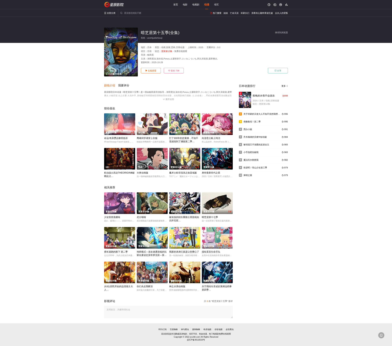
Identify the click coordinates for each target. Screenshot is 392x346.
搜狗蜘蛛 (196, 329)
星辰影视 (114, 4)
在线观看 (150, 70)
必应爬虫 (230, 329)
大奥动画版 (142, 172)
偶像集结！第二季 (252, 121)
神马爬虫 (185, 329)
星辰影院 (165, 334)
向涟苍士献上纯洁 (211, 138)
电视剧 (195, 4)
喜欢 (173, 70)
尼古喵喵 (141, 217)
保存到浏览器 (281, 32)
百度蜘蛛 (174, 329)
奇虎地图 (207, 329)
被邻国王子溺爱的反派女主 (256, 144)
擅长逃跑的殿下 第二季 (116, 251)
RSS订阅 (162, 329)
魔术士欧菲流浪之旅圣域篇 (183, 172)
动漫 (206, 4)
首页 (175, 4)
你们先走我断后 (145, 286)
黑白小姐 (247, 129)
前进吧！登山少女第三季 (255, 167)
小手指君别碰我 (250, 152)
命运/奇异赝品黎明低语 (116, 138)
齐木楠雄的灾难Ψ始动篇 (255, 137)
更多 (284, 86)
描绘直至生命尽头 (211, 251)
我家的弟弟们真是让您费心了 (184, 251)
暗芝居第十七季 (210, 217)
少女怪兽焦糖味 (112, 217)
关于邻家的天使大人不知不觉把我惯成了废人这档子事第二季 (272, 114)
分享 (278, 70)
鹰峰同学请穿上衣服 (147, 138)
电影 (185, 4)
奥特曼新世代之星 (211, 172)
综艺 (216, 4)
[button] (111, 85)
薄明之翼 (247, 175)
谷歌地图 (218, 329)
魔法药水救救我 (250, 160)
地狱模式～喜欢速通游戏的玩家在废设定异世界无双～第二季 (152, 255)
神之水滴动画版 (177, 286)
